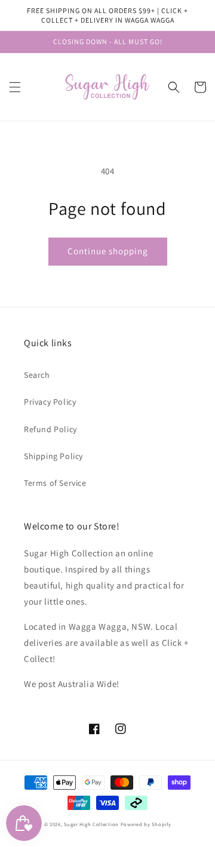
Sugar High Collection (91, 824)
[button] (15, 87)
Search (37, 374)
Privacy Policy (50, 401)
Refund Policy (50, 429)
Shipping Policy (53, 456)
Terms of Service (55, 483)
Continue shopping (107, 251)
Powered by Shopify (146, 824)
